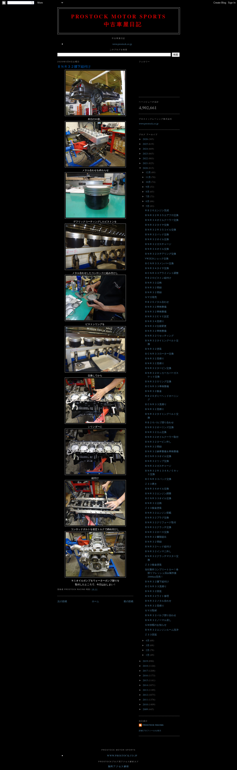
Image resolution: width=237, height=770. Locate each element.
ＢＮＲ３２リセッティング (159, 335)
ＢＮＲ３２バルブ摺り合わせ (160, 615)
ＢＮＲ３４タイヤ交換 (157, 268)
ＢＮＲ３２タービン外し (158, 441)
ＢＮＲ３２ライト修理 (157, 596)
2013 (145, 690)
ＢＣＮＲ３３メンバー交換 (159, 263)
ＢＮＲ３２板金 (153, 391)
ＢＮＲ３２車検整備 (155, 306)
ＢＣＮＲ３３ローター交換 (159, 353)
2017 (145, 670)
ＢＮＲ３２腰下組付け (74, 66)
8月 (148, 191)
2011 (145, 699)
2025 (145, 144)
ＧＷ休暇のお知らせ (155, 624)
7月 (148, 196)
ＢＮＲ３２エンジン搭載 (158, 512)
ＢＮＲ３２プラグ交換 (157, 517)
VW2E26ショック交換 (156, 258)
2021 (145, 163)
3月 (148, 645)
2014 (145, 685)
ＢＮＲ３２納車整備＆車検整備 (161, 451)
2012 (145, 694)
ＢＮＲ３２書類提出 (155, 536)
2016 (145, 675)
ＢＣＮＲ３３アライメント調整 (161, 273)
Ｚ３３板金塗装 (153, 508)
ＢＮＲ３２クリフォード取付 (160, 522)
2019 (145, 661)
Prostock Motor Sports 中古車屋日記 (118, 20)
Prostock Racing (153, 725)
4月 (148, 640)
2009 (145, 709)
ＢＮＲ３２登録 (153, 287)
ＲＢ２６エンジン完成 (157, 210)
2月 (148, 650)
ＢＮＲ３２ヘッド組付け (158, 546)
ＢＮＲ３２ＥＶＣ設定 (157, 316)
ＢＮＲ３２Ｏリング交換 (158, 381)
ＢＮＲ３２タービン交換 (158, 368)
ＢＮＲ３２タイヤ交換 (157, 224)
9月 (148, 186)
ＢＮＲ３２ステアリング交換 (160, 253)
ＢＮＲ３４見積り (154, 321)
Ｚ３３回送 (151, 634)
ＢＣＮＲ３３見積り (155, 404)
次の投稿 (62, 601)
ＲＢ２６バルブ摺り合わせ (159, 422)
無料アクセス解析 (118, 766)
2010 (145, 704)
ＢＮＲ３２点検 (153, 282)
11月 (148, 177)
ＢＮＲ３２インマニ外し (158, 551)
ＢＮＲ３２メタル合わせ (158, 600)
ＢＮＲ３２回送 (153, 591)
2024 (145, 148)
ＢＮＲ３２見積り (154, 358)
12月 (148, 172)
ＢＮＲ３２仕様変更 (155, 326)
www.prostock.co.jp (122, 44)
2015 (145, 680)
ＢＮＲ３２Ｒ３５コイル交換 (160, 229)
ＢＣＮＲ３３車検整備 (157, 386)
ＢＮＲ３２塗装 (153, 348)
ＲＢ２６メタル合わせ (157, 302)
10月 (148, 182)
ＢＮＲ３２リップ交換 (157, 461)
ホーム (95, 601)
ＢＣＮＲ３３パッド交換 (158, 479)
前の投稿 (128, 601)
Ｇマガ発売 (151, 297)
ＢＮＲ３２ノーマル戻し (158, 620)
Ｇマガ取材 (151, 610)
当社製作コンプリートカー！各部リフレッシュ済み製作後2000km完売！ (161, 573)
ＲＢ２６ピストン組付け (158, 277)
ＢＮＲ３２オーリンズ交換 (159, 427)
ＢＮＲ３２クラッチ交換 (158, 527)
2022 (145, 158)
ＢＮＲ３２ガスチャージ (158, 244)
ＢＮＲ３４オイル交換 (157, 248)
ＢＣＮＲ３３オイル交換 (158, 456)
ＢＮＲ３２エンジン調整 (158, 493)
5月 (148, 206)
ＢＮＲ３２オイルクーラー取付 (161, 436)
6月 (148, 201)
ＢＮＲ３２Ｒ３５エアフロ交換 (161, 215)
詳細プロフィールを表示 (150, 731)
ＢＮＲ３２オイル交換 (157, 239)
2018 (145, 665)
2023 (145, 153)
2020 (145, 168)
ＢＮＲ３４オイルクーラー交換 (161, 220)
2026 (145, 139)
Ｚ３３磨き (151, 483)
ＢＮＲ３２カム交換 (155, 432)
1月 (148, 655)
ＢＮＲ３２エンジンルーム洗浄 (161, 629)
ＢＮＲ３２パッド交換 (157, 234)
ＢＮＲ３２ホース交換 (157, 532)
